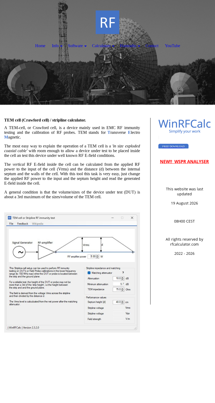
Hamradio (128, 45)
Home (40, 45)
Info (55, 45)
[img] (107, 52)
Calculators (101, 45)
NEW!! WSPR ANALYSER (184, 161)
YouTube (172, 45)
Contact (152, 45)
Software (75, 45)
